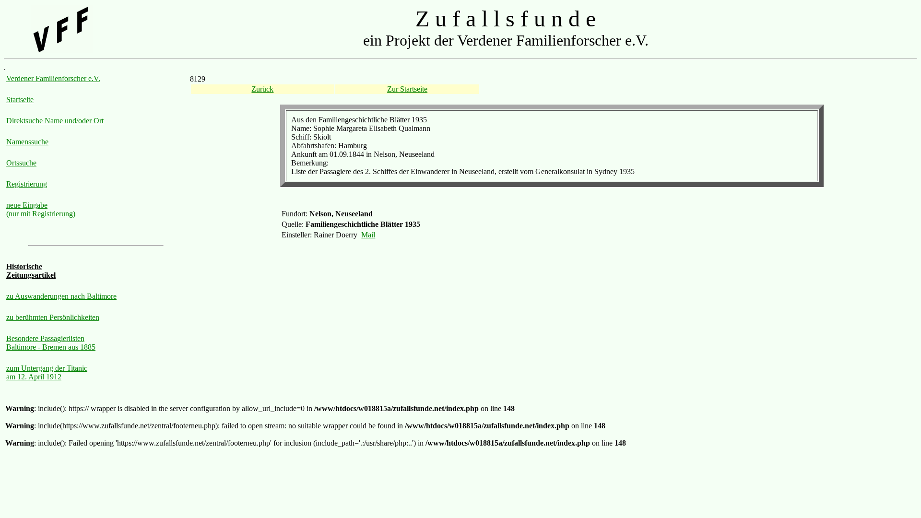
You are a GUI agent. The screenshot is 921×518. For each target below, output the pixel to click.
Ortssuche (21, 163)
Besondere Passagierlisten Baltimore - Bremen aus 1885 (50, 342)
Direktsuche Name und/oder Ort (55, 121)
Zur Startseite (407, 89)
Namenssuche (27, 142)
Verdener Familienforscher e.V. (53, 78)
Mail (368, 235)
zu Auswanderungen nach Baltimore (61, 296)
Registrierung (26, 184)
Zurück (262, 89)
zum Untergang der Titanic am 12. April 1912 (46, 372)
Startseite (20, 99)
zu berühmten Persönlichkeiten (52, 317)
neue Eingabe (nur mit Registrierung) (40, 209)
